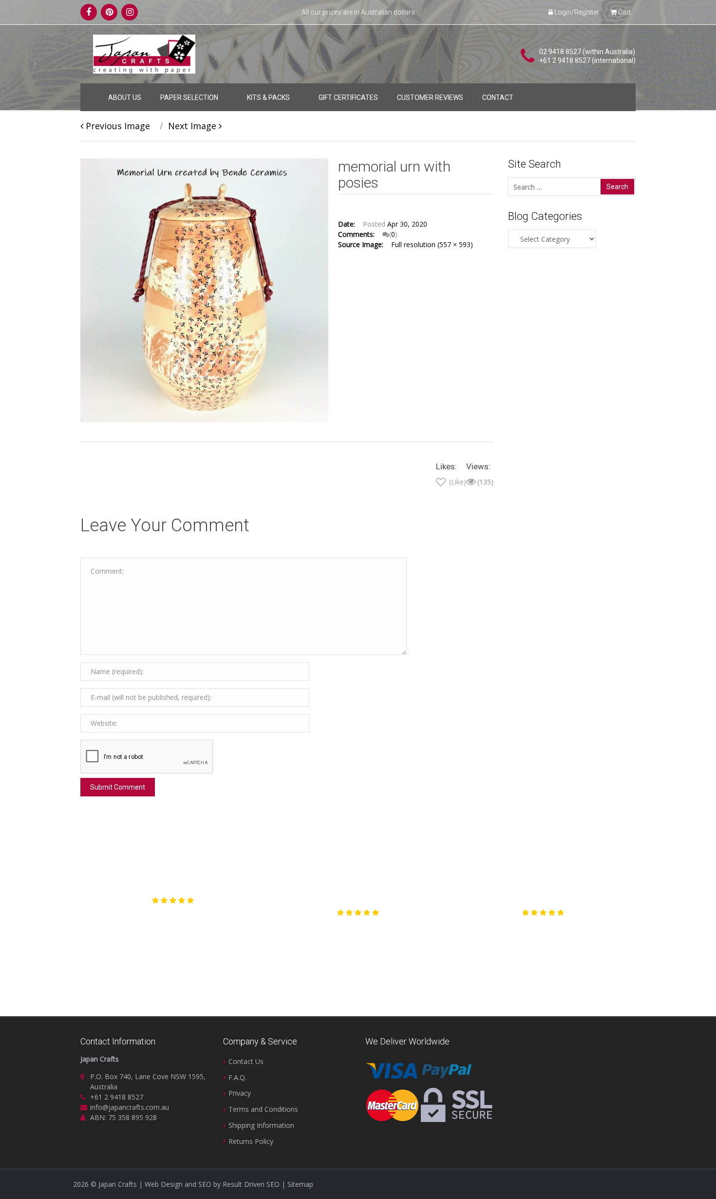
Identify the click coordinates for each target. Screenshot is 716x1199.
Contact (497, 97)
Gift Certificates (348, 97)
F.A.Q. (237, 1077)
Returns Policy (250, 1141)
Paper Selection (189, 97)
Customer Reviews (430, 97)
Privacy (239, 1093)
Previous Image (116, 126)
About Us (124, 97)
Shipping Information (261, 1125)
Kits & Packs (268, 97)
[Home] (89, 95)
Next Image (193, 126)
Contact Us (246, 1061)
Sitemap (300, 1184)
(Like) (456, 481)
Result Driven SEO (251, 1184)
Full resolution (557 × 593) (432, 244)
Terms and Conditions (263, 1109)
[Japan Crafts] (144, 54)
